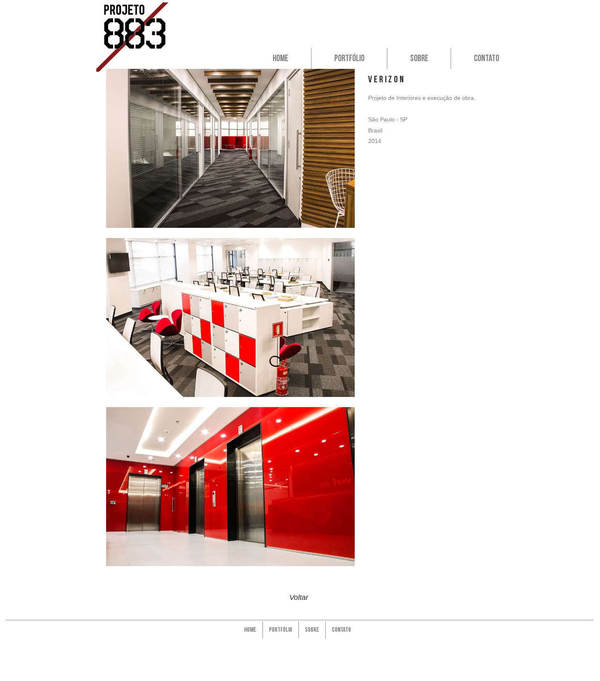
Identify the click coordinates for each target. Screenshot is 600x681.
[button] (230, 148)
